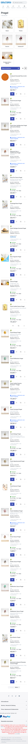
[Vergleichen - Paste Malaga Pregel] (21, 454)
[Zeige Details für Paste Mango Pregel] (5, 333)
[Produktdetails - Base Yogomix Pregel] (25, 274)
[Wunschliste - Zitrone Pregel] (16, 299)
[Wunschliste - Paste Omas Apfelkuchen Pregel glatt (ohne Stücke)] (16, 144)
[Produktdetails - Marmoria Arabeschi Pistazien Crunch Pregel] (25, 681)
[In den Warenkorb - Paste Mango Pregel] (12, 351)
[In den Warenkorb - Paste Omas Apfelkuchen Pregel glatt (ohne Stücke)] (12, 144)
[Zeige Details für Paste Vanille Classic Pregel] (5, 307)
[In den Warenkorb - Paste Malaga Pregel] (12, 454)
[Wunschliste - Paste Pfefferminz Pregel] (16, 376)
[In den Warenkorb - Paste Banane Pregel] (12, 504)
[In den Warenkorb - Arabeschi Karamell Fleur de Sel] (12, 94)
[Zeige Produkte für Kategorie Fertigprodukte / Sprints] (7, 55)
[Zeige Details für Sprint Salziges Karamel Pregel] (5, 229)
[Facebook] (8, 695)
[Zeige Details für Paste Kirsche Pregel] (5, 102)
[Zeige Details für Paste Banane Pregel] (5, 487)
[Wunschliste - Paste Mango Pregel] (16, 351)
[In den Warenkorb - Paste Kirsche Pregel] (12, 118)
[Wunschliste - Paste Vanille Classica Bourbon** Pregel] (16, 402)
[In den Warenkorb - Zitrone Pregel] (12, 299)
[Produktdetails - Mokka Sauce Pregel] (25, 579)
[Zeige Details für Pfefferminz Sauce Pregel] (5, 587)
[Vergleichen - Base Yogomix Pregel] (21, 274)
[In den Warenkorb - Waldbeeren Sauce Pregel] (12, 630)
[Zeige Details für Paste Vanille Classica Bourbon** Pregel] (5, 384)
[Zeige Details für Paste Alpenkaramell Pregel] (5, 462)
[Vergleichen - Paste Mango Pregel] (21, 351)
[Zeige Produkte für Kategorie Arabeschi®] (21, 40)
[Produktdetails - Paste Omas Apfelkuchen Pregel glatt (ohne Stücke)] (25, 144)
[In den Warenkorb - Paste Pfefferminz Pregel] (12, 376)
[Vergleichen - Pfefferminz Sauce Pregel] (21, 604)
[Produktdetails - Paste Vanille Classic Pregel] (24, 325)
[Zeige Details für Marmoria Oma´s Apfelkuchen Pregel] (5, 152)
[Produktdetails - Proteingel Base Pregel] (25, 221)
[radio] (22, 68)
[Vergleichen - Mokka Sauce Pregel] (21, 579)
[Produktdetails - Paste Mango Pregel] (25, 351)
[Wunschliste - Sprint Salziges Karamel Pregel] (16, 250)
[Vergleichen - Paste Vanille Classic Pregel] (18, 325)
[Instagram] (12, 695)
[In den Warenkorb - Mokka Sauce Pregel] (12, 579)
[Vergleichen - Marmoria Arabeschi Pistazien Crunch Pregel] (21, 681)
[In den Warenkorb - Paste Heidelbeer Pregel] (12, 530)
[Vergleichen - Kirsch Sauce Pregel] (21, 555)
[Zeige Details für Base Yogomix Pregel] (5, 258)
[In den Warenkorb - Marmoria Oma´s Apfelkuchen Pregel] (12, 170)
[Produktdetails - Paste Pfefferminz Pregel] (25, 376)
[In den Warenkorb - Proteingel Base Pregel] (12, 221)
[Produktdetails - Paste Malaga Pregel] (25, 454)
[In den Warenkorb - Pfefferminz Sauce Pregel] (12, 604)
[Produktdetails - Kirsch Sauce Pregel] (25, 555)
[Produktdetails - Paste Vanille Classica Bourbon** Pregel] (25, 402)
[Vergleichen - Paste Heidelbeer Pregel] (21, 530)
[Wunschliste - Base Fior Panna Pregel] (16, 196)
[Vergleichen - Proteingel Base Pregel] (21, 221)
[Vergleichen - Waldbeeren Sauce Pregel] (21, 630)
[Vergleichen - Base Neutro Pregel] (21, 655)
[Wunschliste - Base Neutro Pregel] (16, 655)
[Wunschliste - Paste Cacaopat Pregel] (16, 427)
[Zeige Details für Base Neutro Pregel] (5, 638)
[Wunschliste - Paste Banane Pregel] (16, 504)
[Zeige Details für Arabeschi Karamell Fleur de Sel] (5, 77)
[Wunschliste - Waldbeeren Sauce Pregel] (16, 630)
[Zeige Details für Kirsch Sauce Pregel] (5, 538)
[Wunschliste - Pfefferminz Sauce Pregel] (16, 604)
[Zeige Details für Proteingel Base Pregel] (5, 204)
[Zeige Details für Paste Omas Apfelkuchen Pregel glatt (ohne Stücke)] (5, 126)
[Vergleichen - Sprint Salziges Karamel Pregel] (21, 250)
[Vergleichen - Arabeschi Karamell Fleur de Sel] (21, 94)
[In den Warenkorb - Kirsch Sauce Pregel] (12, 555)
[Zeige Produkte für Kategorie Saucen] (7, 40)
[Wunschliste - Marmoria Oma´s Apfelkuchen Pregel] (16, 170)
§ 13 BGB (17, 733)
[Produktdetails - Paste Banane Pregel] (25, 504)
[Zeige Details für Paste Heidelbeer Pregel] (5, 512)
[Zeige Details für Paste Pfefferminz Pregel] (5, 359)
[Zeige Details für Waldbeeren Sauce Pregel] (5, 612)
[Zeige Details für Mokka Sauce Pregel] (5, 563)
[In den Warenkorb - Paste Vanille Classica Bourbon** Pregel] (12, 402)
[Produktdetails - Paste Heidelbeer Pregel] (25, 530)
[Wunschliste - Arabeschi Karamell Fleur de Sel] (16, 94)
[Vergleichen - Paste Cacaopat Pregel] (21, 427)
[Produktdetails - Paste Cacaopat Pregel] (25, 427)
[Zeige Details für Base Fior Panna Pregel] (5, 178)
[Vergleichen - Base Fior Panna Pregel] (21, 196)
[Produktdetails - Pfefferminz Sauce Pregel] (25, 604)
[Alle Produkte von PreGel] (11, 74)
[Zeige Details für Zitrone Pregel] (5, 282)
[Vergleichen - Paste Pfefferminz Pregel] (21, 376)
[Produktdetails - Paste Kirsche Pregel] (25, 118)
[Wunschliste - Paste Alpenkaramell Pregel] (16, 479)
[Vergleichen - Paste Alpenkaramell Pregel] (21, 479)
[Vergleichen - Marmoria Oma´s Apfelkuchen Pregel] (21, 170)
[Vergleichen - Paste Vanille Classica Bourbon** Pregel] (21, 402)
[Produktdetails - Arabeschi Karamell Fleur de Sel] (25, 94)
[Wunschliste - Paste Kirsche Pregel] (16, 118)
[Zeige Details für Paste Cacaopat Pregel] (5, 410)
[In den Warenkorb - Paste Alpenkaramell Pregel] (12, 479)
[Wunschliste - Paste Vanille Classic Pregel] (13, 325)
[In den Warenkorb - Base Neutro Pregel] (12, 655)
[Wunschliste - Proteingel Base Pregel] (16, 221)
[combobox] (19, 2)
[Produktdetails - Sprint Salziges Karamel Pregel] (25, 250)
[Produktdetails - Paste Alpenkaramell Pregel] (25, 479)
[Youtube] (19, 695)
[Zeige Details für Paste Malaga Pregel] (5, 435)
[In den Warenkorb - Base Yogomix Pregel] (12, 274)
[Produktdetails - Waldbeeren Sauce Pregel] (25, 630)
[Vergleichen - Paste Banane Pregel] (21, 504)
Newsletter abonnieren (7, 721)
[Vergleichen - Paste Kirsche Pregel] (21, 118)
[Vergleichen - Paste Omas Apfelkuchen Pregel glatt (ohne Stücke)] (21, 144)
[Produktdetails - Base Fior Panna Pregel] (25, 196)
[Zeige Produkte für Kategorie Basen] (7, 24)
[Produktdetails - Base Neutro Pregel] (25, 655)
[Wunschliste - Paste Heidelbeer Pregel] (16, 530)
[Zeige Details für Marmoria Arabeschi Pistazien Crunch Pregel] (5, 663)
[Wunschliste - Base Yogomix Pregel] (16, 274)
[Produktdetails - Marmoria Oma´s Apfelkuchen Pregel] (25, 170)
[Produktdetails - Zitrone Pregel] (25, 299)
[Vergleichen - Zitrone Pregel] (21, 299)
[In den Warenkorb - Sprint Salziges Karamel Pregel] (12, 250)
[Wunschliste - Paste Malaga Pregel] (16, 454)
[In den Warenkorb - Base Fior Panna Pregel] (12, 196)
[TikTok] (15, 695)
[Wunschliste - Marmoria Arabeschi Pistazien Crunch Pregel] (16, 681)
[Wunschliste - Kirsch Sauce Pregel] (16, 555)
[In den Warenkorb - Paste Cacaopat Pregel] (12, 427)
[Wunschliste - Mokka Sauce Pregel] (16, 579)
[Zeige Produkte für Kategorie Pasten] (21, 24)
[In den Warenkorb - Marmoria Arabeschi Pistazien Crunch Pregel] (12, 681)
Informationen (4, 701)
